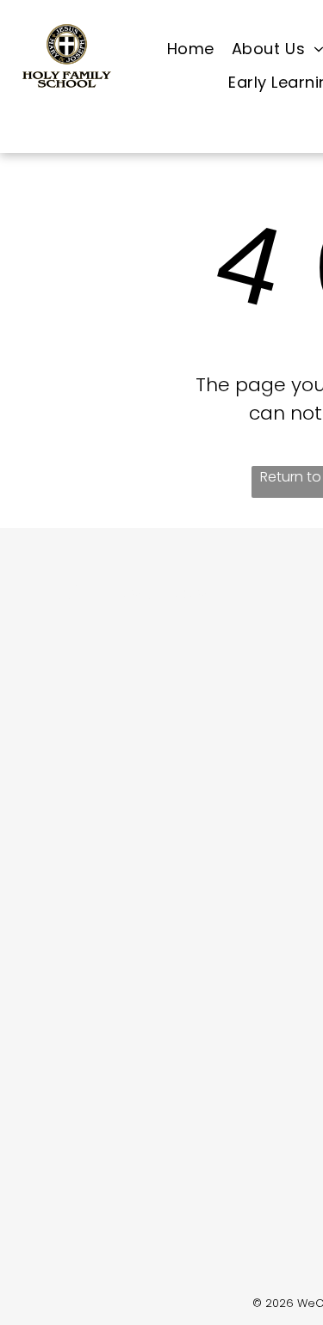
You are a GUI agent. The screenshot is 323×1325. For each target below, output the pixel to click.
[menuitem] (190, 49)
